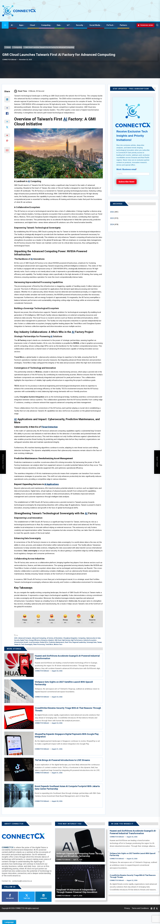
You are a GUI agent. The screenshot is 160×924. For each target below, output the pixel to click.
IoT (68, 25)
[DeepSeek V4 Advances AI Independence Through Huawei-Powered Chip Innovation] (80, 881)
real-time (68, 642)
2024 (112, 224)
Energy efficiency (34, 640)
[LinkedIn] (151, 908)
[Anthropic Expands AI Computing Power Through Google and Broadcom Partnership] (80, 845)
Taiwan (99, 642)
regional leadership (79, 642)
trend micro (49, 644)
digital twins (24, 640)
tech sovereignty (26, 644)
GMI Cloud (58, 640)
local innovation (34, 642)
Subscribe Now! (126, 181)
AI (12, 25)
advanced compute (24, 638)
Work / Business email (126, 169)
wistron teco (58, 644)
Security (79, 25)
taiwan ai (17, 644)
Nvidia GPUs (44, 642)
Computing (45, 25)
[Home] (5, 25)
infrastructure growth (21, 642)
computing (81, 638)
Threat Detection (49, 427)
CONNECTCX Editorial (9, 59)
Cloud (32, 25)
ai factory (50, 638)
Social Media (94, 25)
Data (58, 25)
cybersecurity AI (91, 638)
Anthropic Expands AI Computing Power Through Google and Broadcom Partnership (80, 854)
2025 (15, 638)
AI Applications (51, 484)
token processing (39, 644)
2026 (112, 212)
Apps (21, 25)
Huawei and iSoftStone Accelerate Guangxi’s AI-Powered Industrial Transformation (133, 832)
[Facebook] (154, 908)
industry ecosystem (89, 640)
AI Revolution (58, 638)
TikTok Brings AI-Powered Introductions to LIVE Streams (62, 760)
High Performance (77, 640)
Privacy (127, 908)
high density (66, 640)
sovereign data (92, 642)
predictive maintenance (56, 642)
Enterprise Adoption (47, 640)
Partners (123, 25)
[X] (157, 908)
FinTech (110, 25)
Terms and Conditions (140, 908)
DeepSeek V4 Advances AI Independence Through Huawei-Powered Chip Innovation (76, 890)
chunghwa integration (70, 638)
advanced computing (39, 638)
